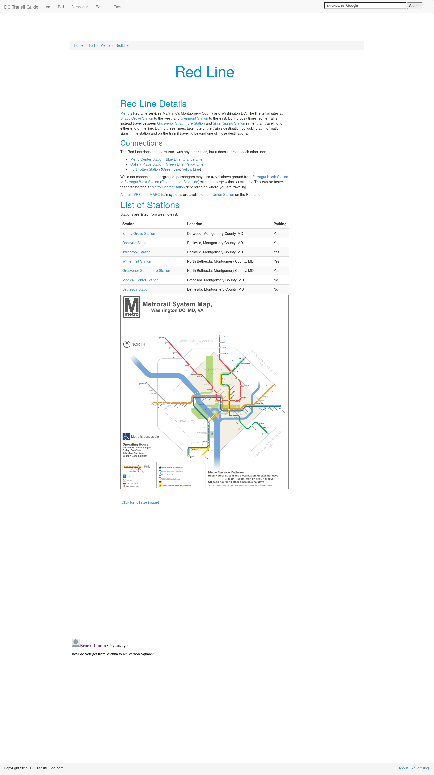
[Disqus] (217, 570)
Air (48, 6)
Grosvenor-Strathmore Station (181, 123)
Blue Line (173, 159)
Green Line (175, 164)
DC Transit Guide (21, 6)
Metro (105, 45)
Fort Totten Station (145, 169)
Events (101, 6)
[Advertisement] (217, 29)
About (403, 767)
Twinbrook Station (136, 251)
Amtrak (126, 194)
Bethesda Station (135, 289)
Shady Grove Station (136, 118)
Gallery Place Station (147, 164)
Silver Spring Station (229, 123)
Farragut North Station (270, 176)
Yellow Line (194, 164)
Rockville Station (135, 242)
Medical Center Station (140, 279)
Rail (61, 6)
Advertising (420, 767)
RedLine (122, 45)
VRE (137, 194)
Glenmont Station (194, 118)
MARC (155, 194)
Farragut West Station (141, 181)
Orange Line (192, 159)
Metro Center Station (147, 159)
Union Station (223, 194)
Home (78, 45)
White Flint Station (136, 261)
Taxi (117, 6)
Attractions (79, 6)
